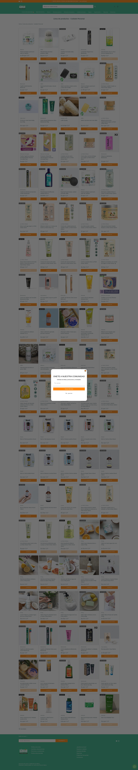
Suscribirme (69, 389)
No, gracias (69, 393)
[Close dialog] (85, 371)
